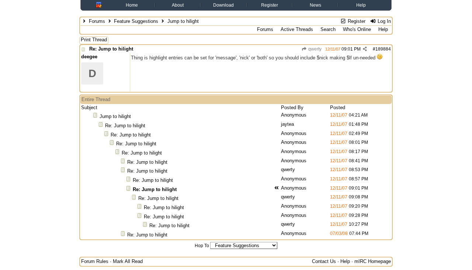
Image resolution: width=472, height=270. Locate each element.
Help (361, 5)
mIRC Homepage (372, 261)
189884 (383, 49)
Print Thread (94, 39)
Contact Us (324, 261)
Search (328, 29)
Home (132, 5)
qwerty (314, 49)
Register (269, 5)
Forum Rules (94, 261)
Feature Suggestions (136, 21)
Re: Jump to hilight (111, 49)
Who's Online (357, 29)
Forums (97, 21)
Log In (383, 21)
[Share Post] (365, 49)
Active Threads (297, 29)
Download (223, 5)
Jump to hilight (115, 116)
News (315, 5)
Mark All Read (128, 261)
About (178, 5)
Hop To (202, 245)
